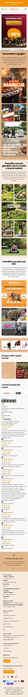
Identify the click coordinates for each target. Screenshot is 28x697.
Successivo (11, 425)
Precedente (5, 425)
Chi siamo (6, 648)
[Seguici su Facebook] (4, 677)
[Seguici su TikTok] (16, 677)
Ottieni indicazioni (8, 639)
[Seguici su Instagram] (8, 677)
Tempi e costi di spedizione (11, 621)
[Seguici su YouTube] (12, 677)
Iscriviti (7, 661)
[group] (14, 31)
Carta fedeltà (7, 651)
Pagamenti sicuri (8, 618)
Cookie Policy (13, 694)
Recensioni (19, 694)
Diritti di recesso (7, 627)
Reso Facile (6, 624)
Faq (4, 629)
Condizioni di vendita (9, 615)
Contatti (5, 612)
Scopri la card (9, 672)
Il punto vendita (7, 645)
